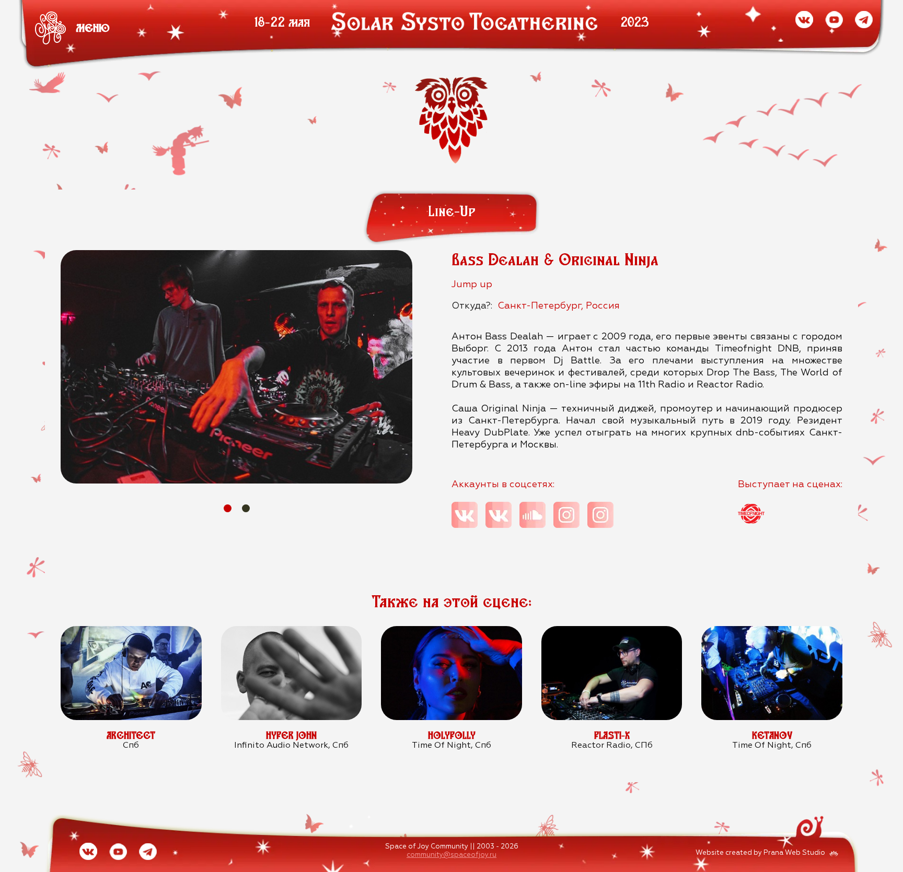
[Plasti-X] (611, 632)
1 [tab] (227, 508)
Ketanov (772, 735)
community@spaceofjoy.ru (451, 855)
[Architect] (131, 632)
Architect (131, 735)
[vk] (465, 514)
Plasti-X (612, 735)
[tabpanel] (236, 367)
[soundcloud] (532, 514)
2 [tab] (246, 508)
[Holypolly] (451, 632)
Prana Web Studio (794, 853)
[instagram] (566, 514)
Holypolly (452, 735)
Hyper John (291, 735)
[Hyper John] (291, 632)
